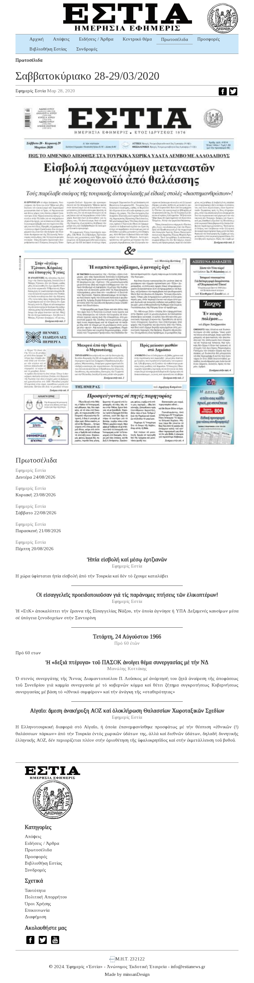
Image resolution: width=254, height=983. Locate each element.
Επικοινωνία (37, 910)
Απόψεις (61, 39)
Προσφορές (208, 39)
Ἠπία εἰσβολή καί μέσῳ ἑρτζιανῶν (127, 559)
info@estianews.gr (188, 966)
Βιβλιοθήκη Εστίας (48, 48)
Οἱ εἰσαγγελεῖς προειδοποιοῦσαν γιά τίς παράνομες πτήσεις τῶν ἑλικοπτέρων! (127, 595)
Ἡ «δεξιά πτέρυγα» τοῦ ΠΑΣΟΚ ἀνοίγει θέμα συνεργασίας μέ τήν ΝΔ (127, 662)
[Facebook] (222, 91)
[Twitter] (233, 91)
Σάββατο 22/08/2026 (35, 512)
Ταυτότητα (35, 890)
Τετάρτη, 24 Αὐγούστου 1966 (127, 637)
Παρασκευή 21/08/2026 (38, 530)
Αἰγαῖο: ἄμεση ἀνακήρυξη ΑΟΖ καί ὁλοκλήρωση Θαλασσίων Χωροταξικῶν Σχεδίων (127, 711)
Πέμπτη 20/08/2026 (34, 548)
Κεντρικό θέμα (137, 39)
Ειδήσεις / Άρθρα (96, 39)
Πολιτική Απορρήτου (46, 896)
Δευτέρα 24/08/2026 (35, 477)
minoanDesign (136, 974)
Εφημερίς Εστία (30, 90)
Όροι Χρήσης (38, 903)
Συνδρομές (87, 48)
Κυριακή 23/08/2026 (35, 494)
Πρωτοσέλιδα (174, 39)
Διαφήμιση (35, 916)
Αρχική (36, 39)
